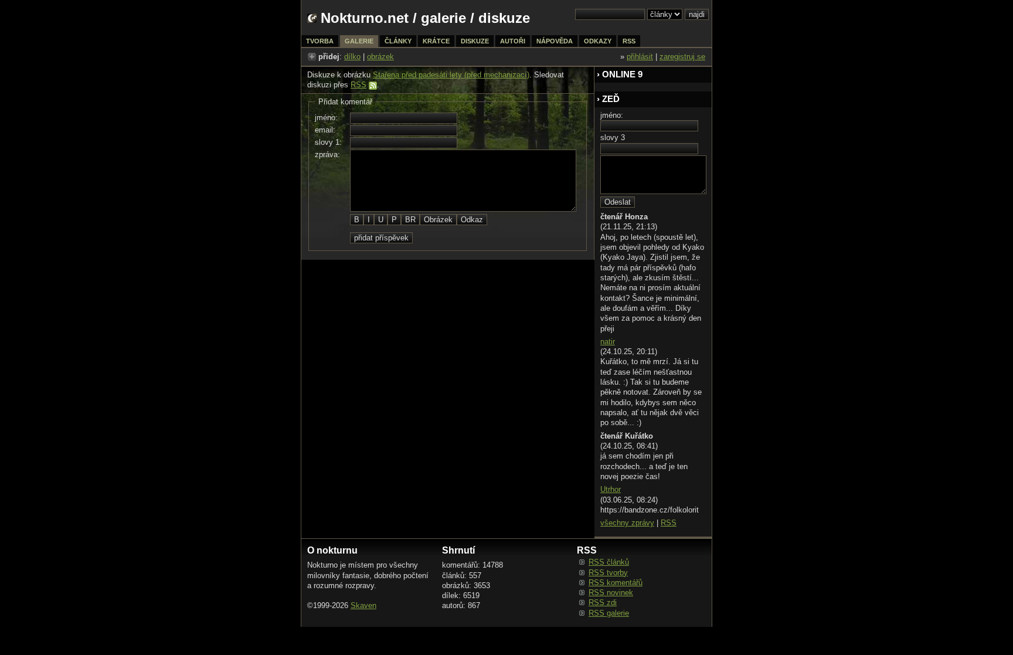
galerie (443, 18)
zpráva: (327, 154)
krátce (436, 41)
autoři (512, 41)
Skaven (363, 605)
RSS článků (609, 562)
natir (607, 341)
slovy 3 (612, 137)
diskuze (475, 41)
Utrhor (610, 489)
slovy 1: (328, 142)
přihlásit (640, 56)
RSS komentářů (616, 582)
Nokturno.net (365, 18)
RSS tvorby (608, 572)
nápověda (554, 41)
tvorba (320, 41)
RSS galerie (609, 613)
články (398, 41)
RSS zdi (603, 602)
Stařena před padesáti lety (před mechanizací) (451, 74)
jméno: (326, 117)
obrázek (380, 56)
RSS (358, 84)
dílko (352, 56)
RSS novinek (611, 592)
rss (629, 41)
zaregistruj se (682, 56)
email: (325, 129)
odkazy (597, 41)
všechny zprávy (627, 522)
